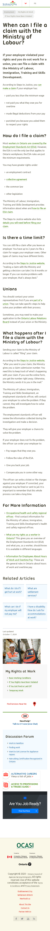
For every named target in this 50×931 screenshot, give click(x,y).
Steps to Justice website (32, 263)
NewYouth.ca (25, 898)
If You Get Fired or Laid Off (20, 686)
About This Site (25, 904)
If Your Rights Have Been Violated (18, 16)
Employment (9, 12)
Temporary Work (16, 690)
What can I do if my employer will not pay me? (13, 610)
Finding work (14, 747)
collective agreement (16, 179)
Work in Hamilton (16, 743)
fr (35, 3)
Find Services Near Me (17, 704)
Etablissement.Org (25, 891)
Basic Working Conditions (20, 678)
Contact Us (25, 908)
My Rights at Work (25, 12)
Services (26, 3)
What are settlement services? (33, 592)
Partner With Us (25, 912)
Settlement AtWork (25, 895)
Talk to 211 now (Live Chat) (25, 724)
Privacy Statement (32, 886)
